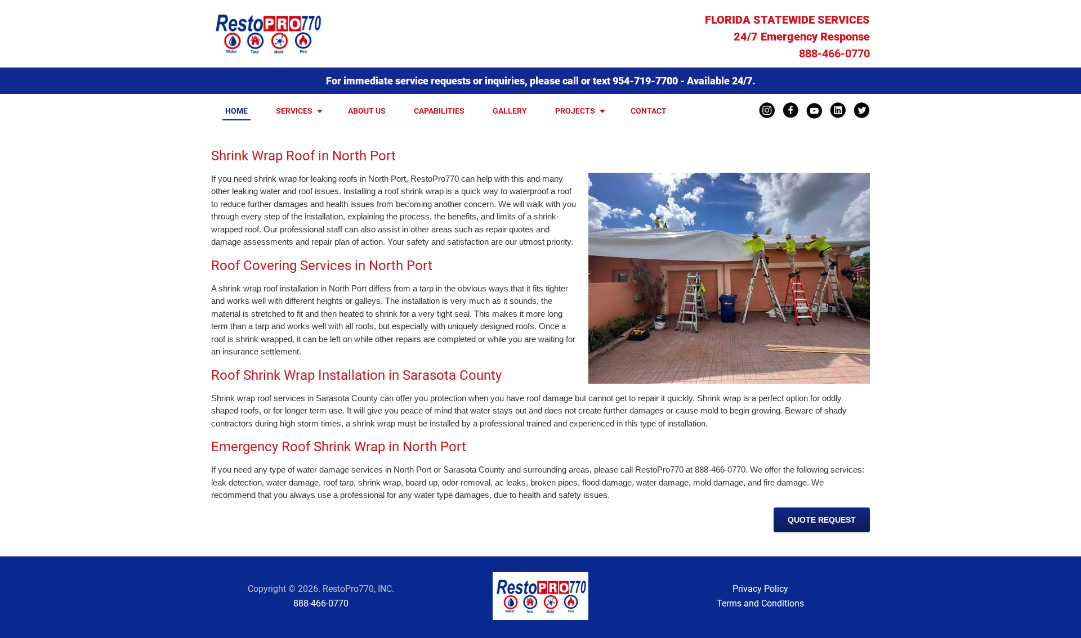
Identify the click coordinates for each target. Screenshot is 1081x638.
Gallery (510, 110)
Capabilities (439, 110)
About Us (367, 110)
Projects (575, 110)
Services (294, 110)
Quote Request (822, 519)
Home (236, 110)
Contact (649, 110)
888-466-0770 (834, 53)
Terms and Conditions (760, 603)
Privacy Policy (760, 588)
